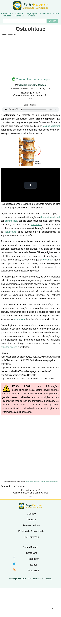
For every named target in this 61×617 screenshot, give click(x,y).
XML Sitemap (31, 537)
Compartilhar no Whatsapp (33, 79)
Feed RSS (33, 570)
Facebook (33, 558)
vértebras (48, 259)
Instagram (31, 553)
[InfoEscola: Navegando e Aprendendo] (30, 5)
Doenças (20, 486)
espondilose (11, 221)
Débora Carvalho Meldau (32, 85)
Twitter (33, 564)
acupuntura (20, 319)
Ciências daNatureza (7, 14)
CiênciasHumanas (19, 14)
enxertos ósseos (9, 347)
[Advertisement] (30, 447)
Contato (31, 513)
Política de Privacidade (31, 531)
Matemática (45, 13)
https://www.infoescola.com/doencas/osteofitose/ (42, 481)
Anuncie (31, 519)
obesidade (36, 224)
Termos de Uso (31, 525)
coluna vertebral (51, 126)
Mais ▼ (56, 13)
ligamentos (10, 232)
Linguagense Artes (31, 14)
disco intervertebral (50, 217)
